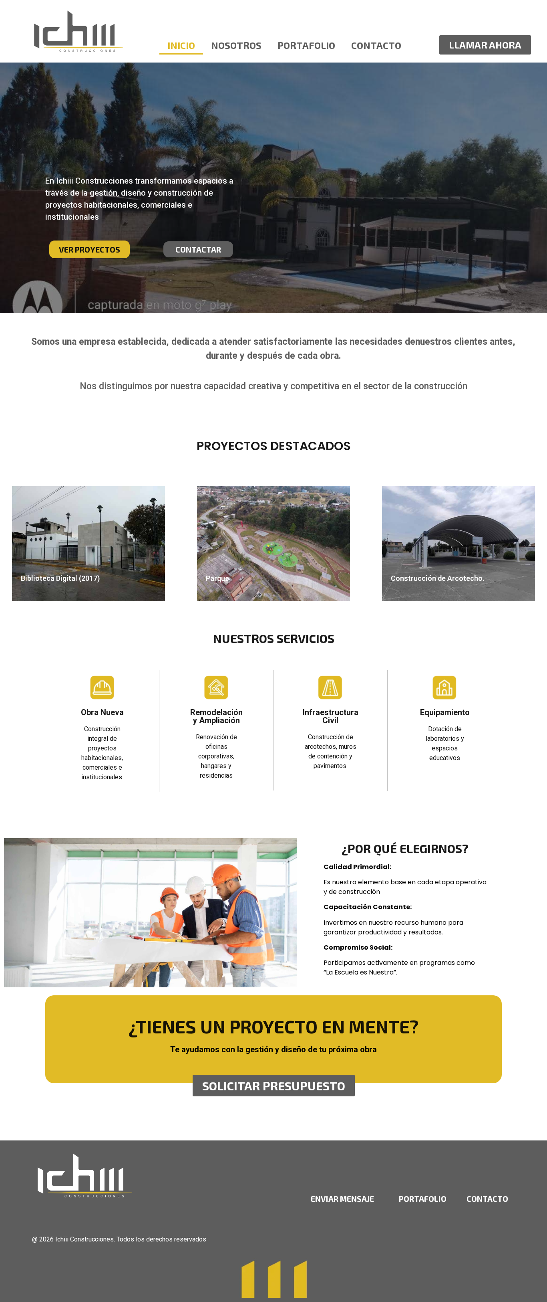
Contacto (376, 45)
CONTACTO (487, 1198)
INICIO (181, 45)
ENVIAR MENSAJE (342, 1198)
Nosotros (236, 45)
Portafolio (306, 45)
